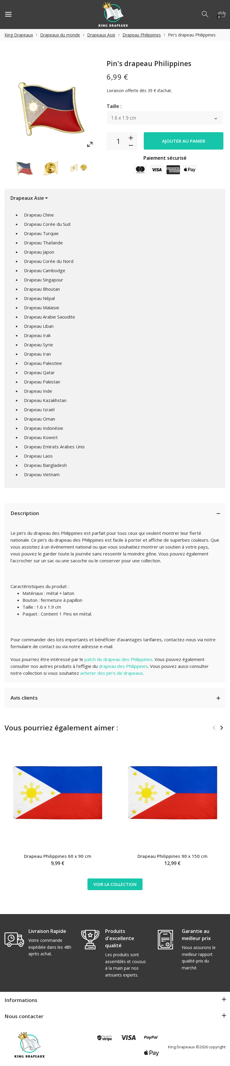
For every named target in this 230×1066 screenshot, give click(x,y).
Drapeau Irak (37, 335)
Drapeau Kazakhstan (45, 400)
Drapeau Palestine (43, 363)
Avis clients (24, 697)
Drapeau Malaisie (41, 307)
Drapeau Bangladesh (45, 465)
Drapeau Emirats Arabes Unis (54, 447)
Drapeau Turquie (41, 233)
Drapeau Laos (38, 456)
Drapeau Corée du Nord (48, 261)
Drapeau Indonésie (43, 428)
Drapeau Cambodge (44, 270)
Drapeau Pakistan (42, 382)
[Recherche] (205, 14)
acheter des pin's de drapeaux (111, 673)
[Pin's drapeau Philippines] (24, 167)
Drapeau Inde (38, 391)
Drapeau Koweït (41, 437)
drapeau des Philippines (123, 666)
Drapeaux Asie (101, 35)
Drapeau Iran (37, 354)
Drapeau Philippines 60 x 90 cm (57, 856)
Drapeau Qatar (39, 372)
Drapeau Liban (39, 326)
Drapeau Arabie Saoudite (49, 317)
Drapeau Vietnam (42, 474)
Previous (214, 728)
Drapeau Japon (39, 252)
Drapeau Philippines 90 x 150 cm (172, 856)
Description (24, 513)
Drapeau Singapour (43, 280)
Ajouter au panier (183, 141)
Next (221, 728)
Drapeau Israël (39, 409)
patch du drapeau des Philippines (118, 659)
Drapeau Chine (39, 215)
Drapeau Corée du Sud (47, 224)
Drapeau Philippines (141, 35)
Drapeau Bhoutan (42, 289)
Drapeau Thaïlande (43, 243)
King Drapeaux (18, 35)
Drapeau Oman (39, 419)
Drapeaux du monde (60, 35)
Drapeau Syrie (38, 345)
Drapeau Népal (39, 298)
